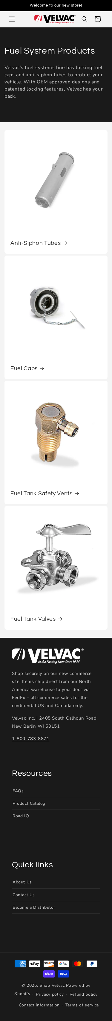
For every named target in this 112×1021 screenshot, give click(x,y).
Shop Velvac (52, 985)
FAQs (18, 791)
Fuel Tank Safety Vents (41, 494)
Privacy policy (50, 994)
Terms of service (82, 1005)
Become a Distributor (34, 907)
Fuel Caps (24, 368)
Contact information (39, 1005)
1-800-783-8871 (30, 739)
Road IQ (21, 816)
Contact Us (24, 895)
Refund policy (84, 994)
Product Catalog (29, 803)
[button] (12, 19)
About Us (22, 882)
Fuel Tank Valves (33, 619)
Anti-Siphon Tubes (35, 243)
